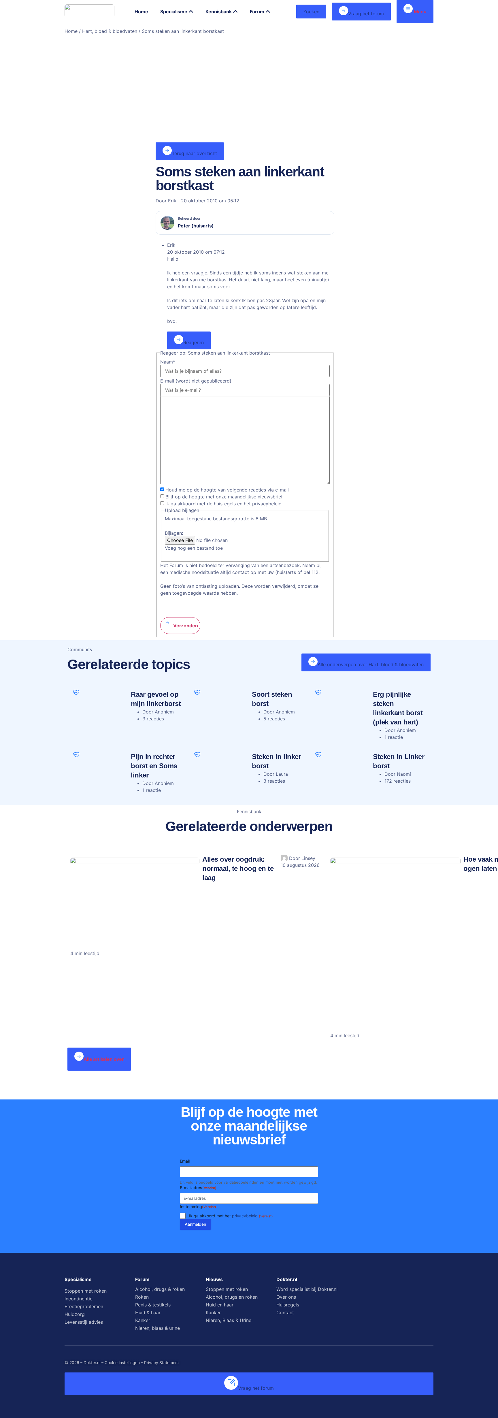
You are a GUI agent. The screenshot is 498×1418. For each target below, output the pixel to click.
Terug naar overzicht (194, 153)
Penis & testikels (153, 1305)
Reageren (193, 342)
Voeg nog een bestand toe (194, 548)
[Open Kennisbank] (235, 11)
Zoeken (311, 11)
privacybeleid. (267, 503)
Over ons (286, 1297)
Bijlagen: (174, 533)
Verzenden (185, 625)
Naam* (167, 361)
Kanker (142, 1320)
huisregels (225, 503)
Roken (142, 1297)
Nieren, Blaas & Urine (228, 1320)
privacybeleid (245, 1215)
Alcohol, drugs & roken (160, 1289)
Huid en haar (219, 1305)
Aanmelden (195, 1224)
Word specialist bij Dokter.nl (306, 1289)
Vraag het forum (366, 13)
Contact (285, 1312)
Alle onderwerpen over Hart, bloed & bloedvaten (371, 664)
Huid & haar (148, 1312)
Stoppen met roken (86, 1291)
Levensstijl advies (84, 1322)
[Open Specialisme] (191, 11)
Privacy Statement (161, 1362)
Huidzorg (75, 1314)
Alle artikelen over (104, 1059)
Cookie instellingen (122, 1362)
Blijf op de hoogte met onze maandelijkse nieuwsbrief (224, 496)
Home (71, 31)
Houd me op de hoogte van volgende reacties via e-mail (227, 489)
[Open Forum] (268, 11)
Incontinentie (79, 1299)
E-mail (195, 380)
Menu (420, 11)
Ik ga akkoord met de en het (224, 503)
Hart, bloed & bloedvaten (109, 31)
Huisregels (287, 1305)
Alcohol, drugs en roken (232, 1297)
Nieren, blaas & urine (157, 1328)
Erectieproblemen (84, 1306)
